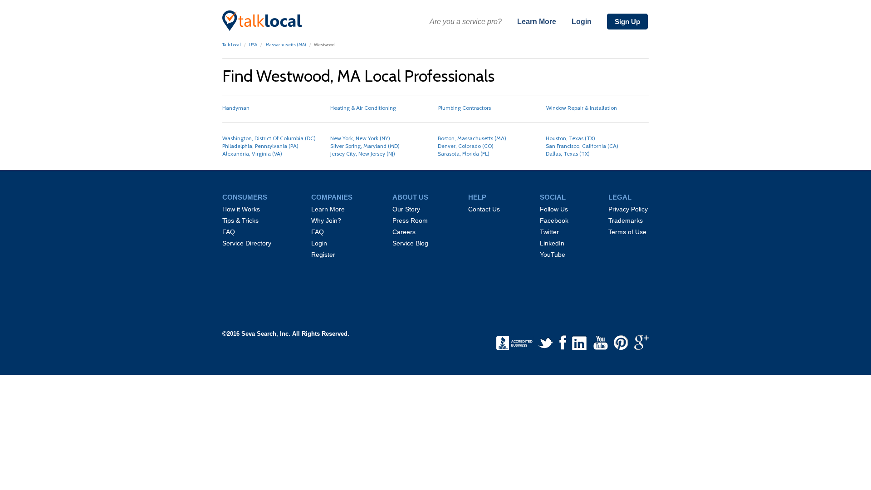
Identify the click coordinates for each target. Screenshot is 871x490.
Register (323, 254)
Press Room (410, 220)
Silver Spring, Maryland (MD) (365, 145)
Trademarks (625, 220)
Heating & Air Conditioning (363, 107)
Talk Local (231, 45)
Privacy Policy (628, 209)
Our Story (406, 209)
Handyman (236, 107)
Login (582, 21)
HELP (477, 197)
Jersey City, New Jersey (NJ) (362, 153)
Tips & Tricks (240, 220)
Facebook (554, 220)
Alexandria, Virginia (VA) (252, 153)
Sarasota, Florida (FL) (463, 153)
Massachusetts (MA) (285, 45)
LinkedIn (552, 243)
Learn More (536, 21)
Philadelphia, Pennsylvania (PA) (260, 145)
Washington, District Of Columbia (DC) (269, 138)
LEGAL (619, 197)
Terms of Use (627, 231)
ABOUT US (410, 197)
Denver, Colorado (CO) (466, 145)
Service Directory (246, 243)
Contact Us (484, 209)
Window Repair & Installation (581, 107)
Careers (404, 231)
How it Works (241, 209)
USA (253, 45)
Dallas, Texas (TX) (568, 153)
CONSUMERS (244, 197)
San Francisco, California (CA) (582, 145)
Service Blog (410, 243)
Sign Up (627, 21)
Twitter (549, 231)
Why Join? (326, 220)
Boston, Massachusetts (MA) (472, 138)
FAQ (228, 231)
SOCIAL (553, 197)
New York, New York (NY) (360, 138)
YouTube (552, 254)
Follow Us (554, 209)
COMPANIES (331, 197)
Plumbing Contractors (464, 107)
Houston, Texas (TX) (570, 138)
